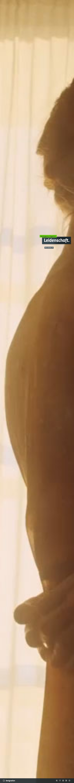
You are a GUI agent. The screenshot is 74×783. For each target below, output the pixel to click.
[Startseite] (9, 780)
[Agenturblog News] (66, 781)
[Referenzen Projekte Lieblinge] (60, 781)
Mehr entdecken (48, 247)
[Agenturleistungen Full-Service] (57, 781)
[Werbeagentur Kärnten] (70, 781)
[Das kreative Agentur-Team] (63, 781)
